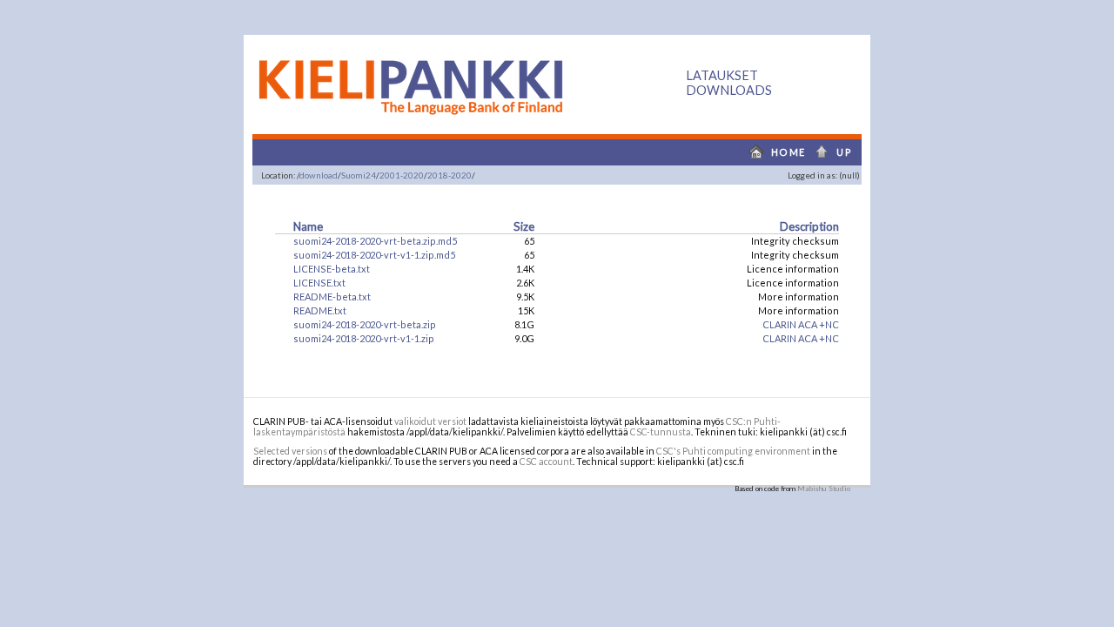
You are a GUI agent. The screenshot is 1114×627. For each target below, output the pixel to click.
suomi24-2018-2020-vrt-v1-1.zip (363, 338)
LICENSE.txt (319, 282)
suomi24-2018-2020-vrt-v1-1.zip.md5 (374, 254)
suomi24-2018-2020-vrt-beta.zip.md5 (375, 240)
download (318, 175)
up (838, 152)
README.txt (319, 310)
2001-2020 (401, 175)
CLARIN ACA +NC (800, 324)
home (773, 152)
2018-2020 (449, 175)
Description (809, 226)
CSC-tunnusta (660, 432)
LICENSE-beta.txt (331, 268)
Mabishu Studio (823, 488)
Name (308, 226)
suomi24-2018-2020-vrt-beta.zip (364, 324)
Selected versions (290, 451)
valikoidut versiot (430, 421)
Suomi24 (358, 175)
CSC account (546, 461)
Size (523, 226)
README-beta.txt (332, 296)
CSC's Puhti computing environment (733, 451)
